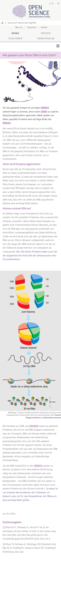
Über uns (18, 27)
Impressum (31, 27)
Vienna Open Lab (45, 38)
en (58, 3)
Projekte (46, 33)
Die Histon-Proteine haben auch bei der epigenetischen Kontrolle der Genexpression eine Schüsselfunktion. (30, 256)
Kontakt (44, 27)
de (53, 3)
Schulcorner (15, 38)
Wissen (15, 33)
